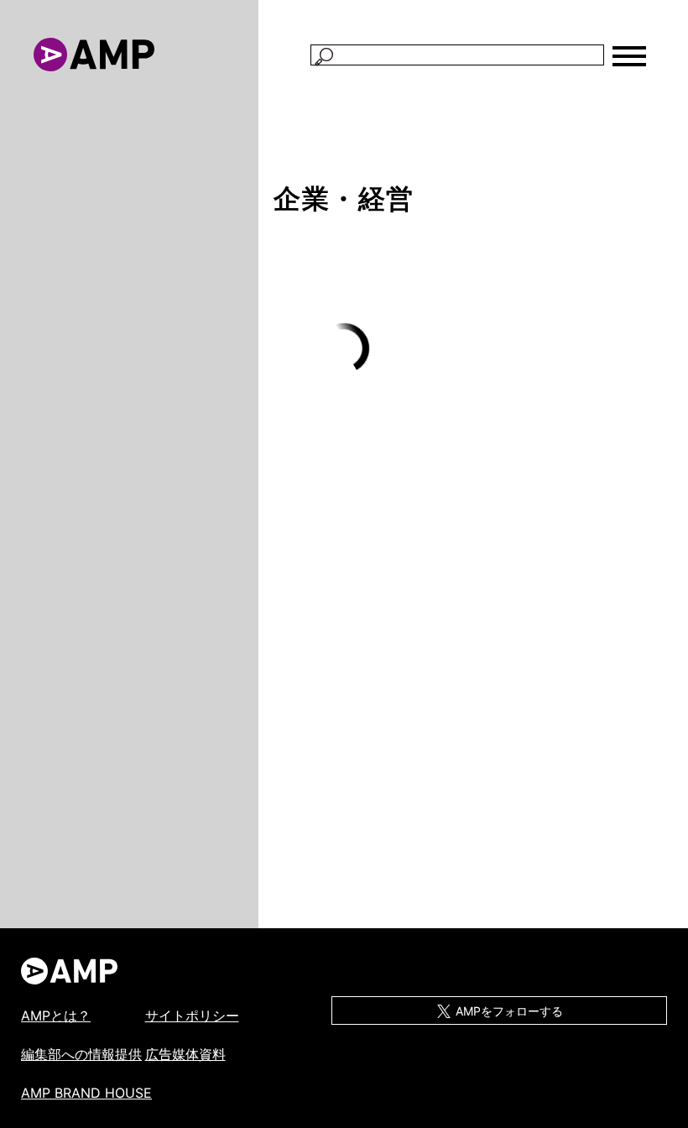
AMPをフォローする (507, 1011)
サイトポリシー (192, 1015)
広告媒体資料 (185, 1054)
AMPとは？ (56, 1015)
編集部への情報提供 (81, 1054)
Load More (344, 348)
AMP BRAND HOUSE (86, 1092)
